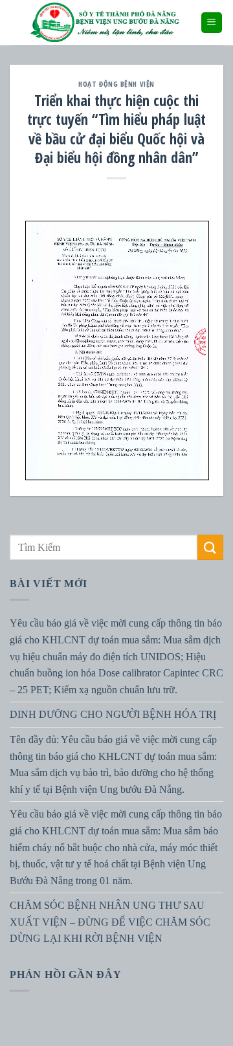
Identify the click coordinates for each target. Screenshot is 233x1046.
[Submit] (210, 547)
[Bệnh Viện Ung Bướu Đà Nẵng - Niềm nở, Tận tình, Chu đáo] (104, 22)
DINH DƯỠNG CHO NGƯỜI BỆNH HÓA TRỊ (113, 714)
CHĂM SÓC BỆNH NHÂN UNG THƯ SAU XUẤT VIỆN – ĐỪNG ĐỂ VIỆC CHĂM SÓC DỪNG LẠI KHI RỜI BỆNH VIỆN (110, 922)
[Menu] (212, 23)
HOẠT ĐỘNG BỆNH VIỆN (116, 84)
